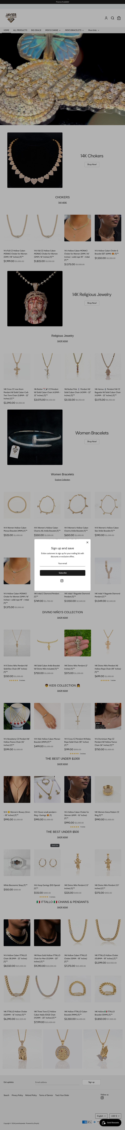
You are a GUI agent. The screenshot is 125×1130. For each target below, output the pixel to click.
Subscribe (62, 597)
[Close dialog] (88, 529)
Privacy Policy (44, 592)
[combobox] (42, 577)
